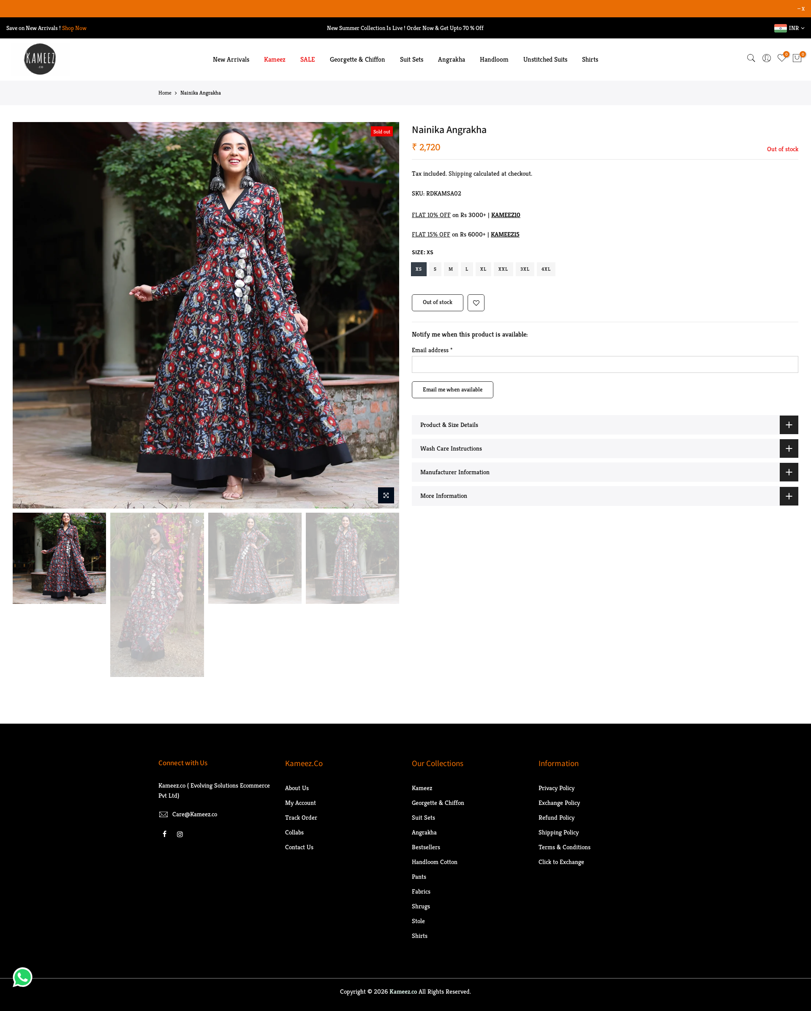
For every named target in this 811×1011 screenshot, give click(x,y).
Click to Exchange (561, 862)
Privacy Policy (556, 788)
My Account (300, 803)
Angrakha (451, 59)
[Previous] (27, 315)
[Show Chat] (25, 977)
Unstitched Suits (545, 59)
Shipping (460, 173)
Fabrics (421, 891)
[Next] (384, 315)
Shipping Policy (559, 832)
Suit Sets (411, 59)
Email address (432, 350)
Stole (418, 921)
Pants (419, 876)
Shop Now (74, 28)
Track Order (301, 817)
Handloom (494, 59)
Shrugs (421, 906)
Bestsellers (426, 847)
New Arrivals (231, 59)
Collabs (294, 832)
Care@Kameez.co (194, 814)
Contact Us (299, 847)
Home (164, 92)
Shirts (590, 59)
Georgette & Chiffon (357, 59)
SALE (307, 59)
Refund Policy (556, 817)
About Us (297, 788)
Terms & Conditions (565, 847)
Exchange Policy (559, 803)
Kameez (275, 59)
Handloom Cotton (434, 862)
